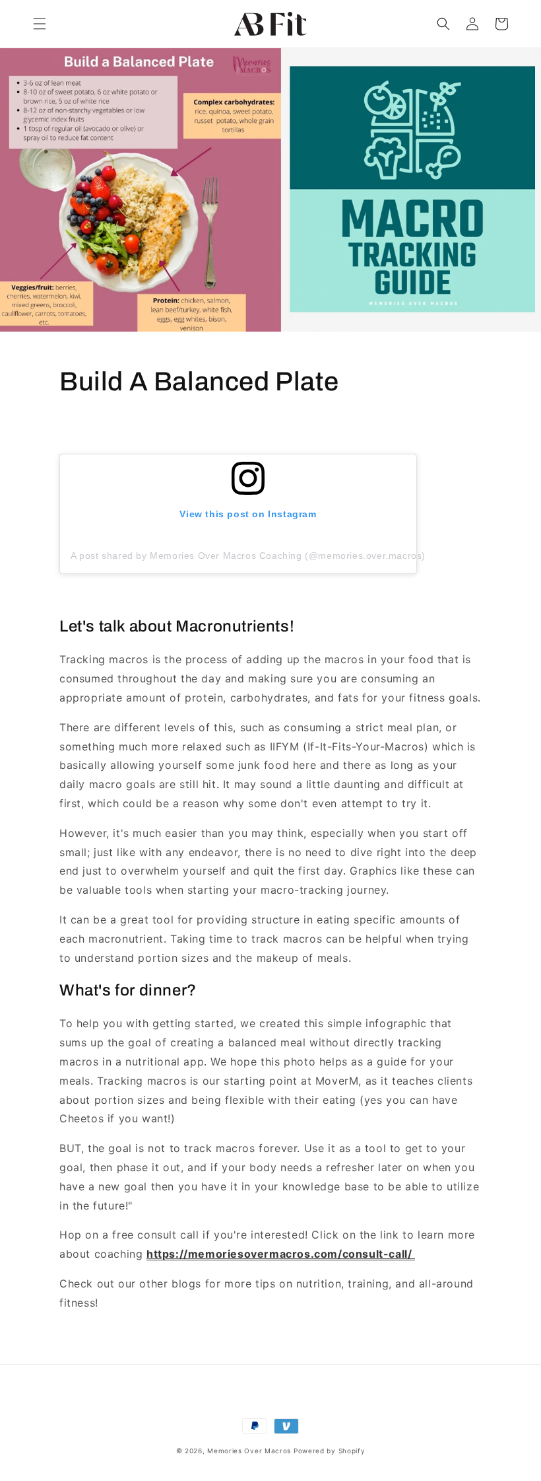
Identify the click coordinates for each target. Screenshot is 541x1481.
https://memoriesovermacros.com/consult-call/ (280, 1253)
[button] (39, 23)
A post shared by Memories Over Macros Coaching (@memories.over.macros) (248, 555)
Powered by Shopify (330, 1451)
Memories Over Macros (249, 1451)
